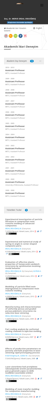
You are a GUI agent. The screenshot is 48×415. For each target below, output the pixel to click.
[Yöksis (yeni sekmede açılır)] (25, 36)
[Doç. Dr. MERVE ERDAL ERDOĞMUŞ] (20, 9)
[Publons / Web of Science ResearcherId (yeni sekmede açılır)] (21, 36)
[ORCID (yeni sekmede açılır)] (15, 36)
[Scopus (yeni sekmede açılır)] (11, 36)
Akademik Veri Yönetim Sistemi (15, 29)
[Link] (40, 231)
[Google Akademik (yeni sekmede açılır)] (6, 36)
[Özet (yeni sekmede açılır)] (38, 231)
